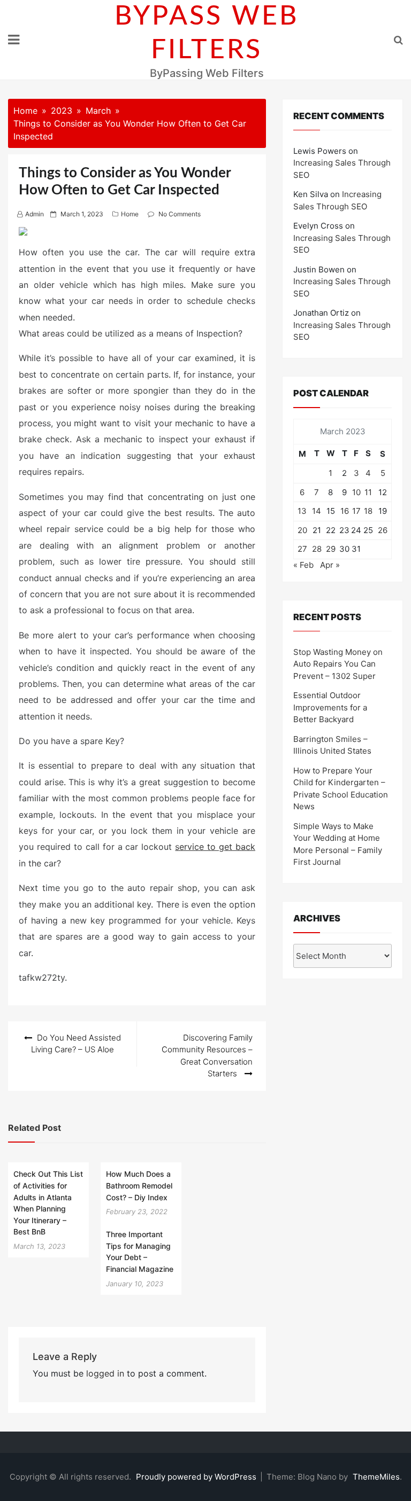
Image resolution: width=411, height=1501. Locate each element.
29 (331, 549)
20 (302, 530)
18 (368, 511)
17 (356, 511)
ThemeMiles (376, 1477)
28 (317, 549)
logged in (105, 1373)
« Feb (303, 565)
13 (302, 511)
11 (368, 492)
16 (344, 511)
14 (316, 511)
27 (302, 549)
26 (382, 530)
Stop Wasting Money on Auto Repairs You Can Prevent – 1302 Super (338, 664)
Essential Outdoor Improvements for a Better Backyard (330, 707)
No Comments (179, 214)
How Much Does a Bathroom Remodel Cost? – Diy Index (139, 1185)
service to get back (215, 846)
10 (356, 492)
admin (34, 214)
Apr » (330, 565)
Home (130, 214)
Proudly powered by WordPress (197, 1477)
